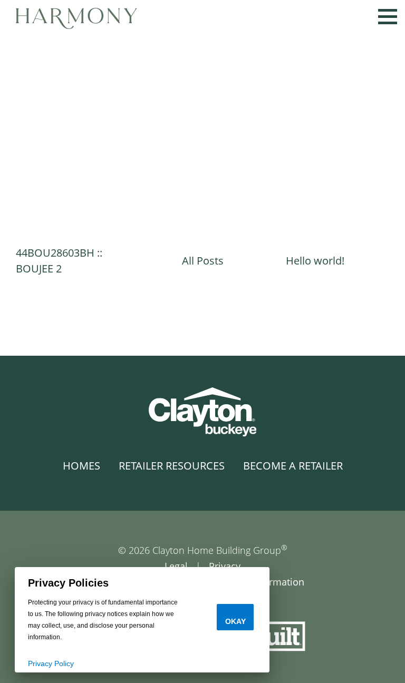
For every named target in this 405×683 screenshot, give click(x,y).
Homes (81, 465)
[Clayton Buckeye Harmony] (76, 17)
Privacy (224, 566)
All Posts (203, 260)
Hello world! (315, 260)
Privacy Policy (51, 663)
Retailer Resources (172, 465)
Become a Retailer (293, 465)
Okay (235, 621)
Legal (176, 566)
